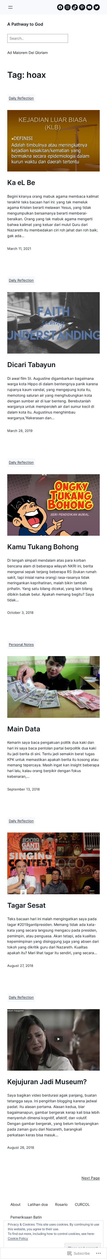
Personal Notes (21, 644)
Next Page (91, 1178)
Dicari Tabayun (31, 365)
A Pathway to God (25, 24)
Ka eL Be (21, 183)
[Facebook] (60, 7)
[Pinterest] (82, 7)
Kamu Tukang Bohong (42, 547)
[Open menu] (10, 7)
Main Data (23, 729)
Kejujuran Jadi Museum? (47, 1082)
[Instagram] (67, 7)
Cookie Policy (18, 1238)
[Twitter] (96, 7)
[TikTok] (75, 7)
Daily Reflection (21, 98)
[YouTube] (89, 7)
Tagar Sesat (26, 905)
